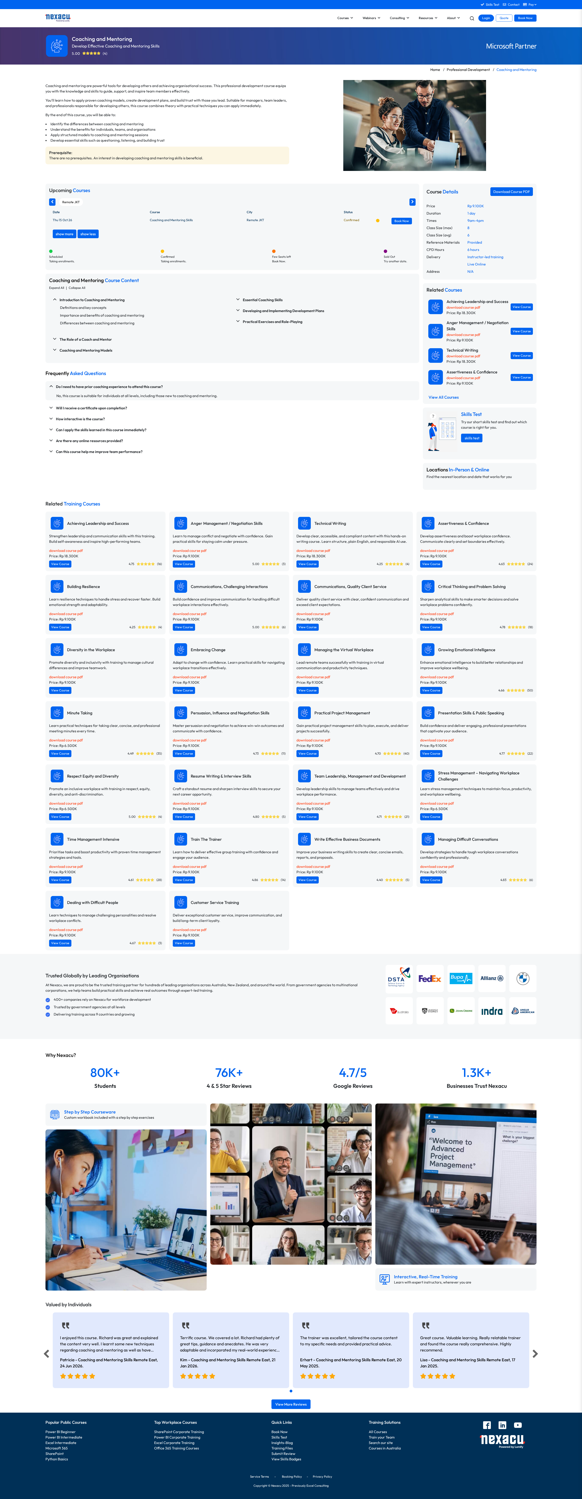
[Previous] (45, 1355)
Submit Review (283, 1453)
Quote (504, 18)
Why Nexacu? (61, 1055)
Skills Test (279, 1437)
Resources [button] (426, 18)
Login (486, 18)
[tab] (291, 1391)
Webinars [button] (369, 18)
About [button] (451, 18)
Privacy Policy (322, 1476)
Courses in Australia (385, 1448)
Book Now (525, 18)
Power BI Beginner (60, 1431)
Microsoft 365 (56, 1448)
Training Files (282, 1448)
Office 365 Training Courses (176, 1448)
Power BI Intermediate (63, 1437)
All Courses (378, 1431)
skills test (471, 438)
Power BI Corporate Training (177, 1437)
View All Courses (444, 397)
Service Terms (259, 1476)
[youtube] (518, 1425)
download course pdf (463, 307)
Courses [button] (343, 18)
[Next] (536, 1355)
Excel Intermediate (60, 1442)
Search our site (381, 1442)
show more (64, 234)
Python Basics (56, 1459)
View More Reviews (291, 1404)
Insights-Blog (282, 1442)
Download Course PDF (511, 191)
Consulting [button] (397, 18)
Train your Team (382, 1437)
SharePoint (54, 1453)
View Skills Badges (286, 1459)
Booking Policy (292, 1476)
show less (88, 234)
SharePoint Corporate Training (179, 1431)
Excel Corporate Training (174, 1442)
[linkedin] (502, 1425)
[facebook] (487, 1425)
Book (401, 221)
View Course (522, 307)
